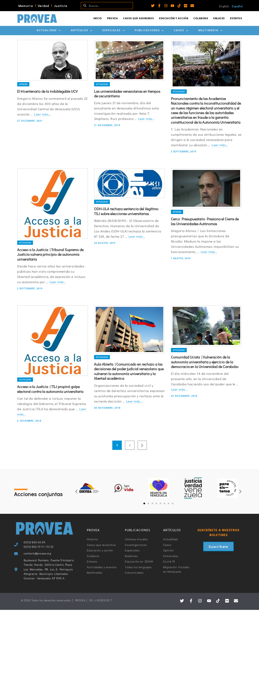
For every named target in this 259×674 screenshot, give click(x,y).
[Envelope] (192, 5)
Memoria (25, 6)
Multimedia (208, 30)
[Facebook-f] (159, 5)
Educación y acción (173, 18)
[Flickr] (185, 5)
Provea (112, 18)
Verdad (43, 6)
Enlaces (219, 18)
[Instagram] (166, 5)
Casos (179, 30)
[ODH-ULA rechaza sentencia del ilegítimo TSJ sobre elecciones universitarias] (129, 183)
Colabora (200, 18)
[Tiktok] (179, 5)
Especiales (111, 30)
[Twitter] (153, 5)
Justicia (60, 6)
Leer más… (42, 114)
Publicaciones (147, 30)
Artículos (79, 30)
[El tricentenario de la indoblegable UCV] (52, 60)
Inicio (97, 18)
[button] (76, 491)
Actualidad (47, 30)
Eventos (236, 18)
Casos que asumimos (138, 18)
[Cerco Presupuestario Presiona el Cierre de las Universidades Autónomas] (206, 188)
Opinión (23, 84)
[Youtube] (172, 5)
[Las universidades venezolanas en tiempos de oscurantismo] (129, 60)
